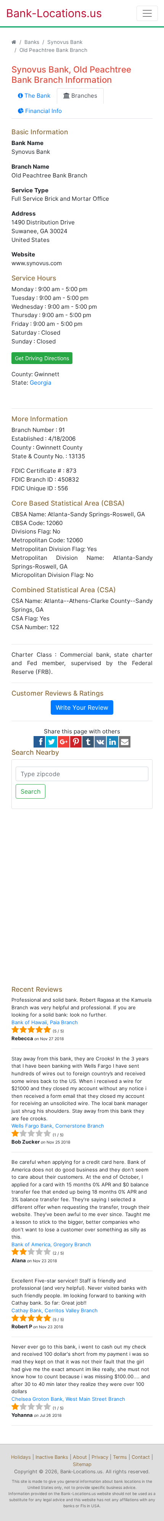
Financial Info (43, 110)
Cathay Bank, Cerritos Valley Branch (54, 1310)
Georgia (40, 382)
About (80, 1457)
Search (30, 791)
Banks (31, 42)
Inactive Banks (51, 1457)
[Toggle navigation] (147, 13)
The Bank (36, 95)
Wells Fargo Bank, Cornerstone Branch (57, 1126)
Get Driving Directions (42, 358)
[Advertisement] (82, 897)
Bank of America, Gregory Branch (51, 1244)
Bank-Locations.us (46, 13)
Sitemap (82, 1464)
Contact (141, 1457)
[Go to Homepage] (13, 42)
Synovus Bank (64, 42)
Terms (120, 1457)
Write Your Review (82, 707)
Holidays (21, 1457)
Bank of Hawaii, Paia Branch (44, 1022)
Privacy (100, 1457)
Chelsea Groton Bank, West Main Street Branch (68, 1399)
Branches (83, 95)
